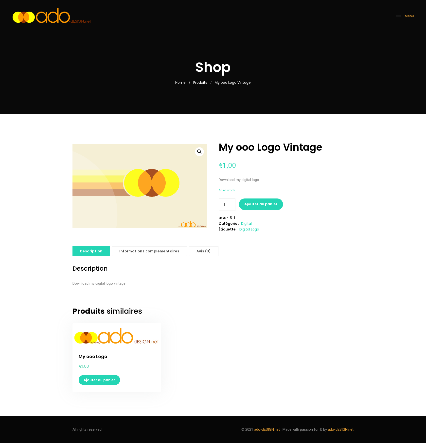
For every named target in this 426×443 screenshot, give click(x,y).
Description (91, 251)
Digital (246, 223)
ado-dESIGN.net (267, 429)
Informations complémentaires (149, 251)
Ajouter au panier (261, 204)
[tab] (91, 251)
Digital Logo (249, 229)
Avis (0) (203, 251)
